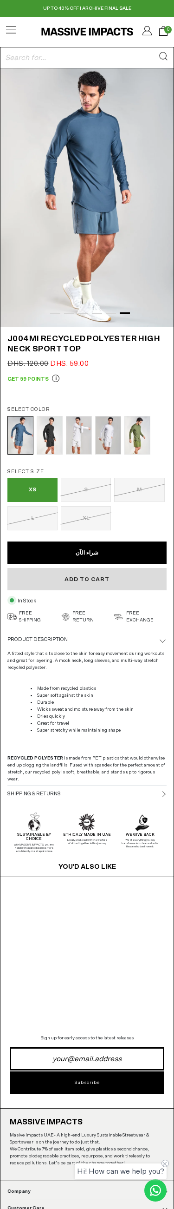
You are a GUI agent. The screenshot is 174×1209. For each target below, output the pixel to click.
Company (19, 1191)
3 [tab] (83, 313)
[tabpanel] (87, 196)
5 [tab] (111, 313)
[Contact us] (155, 1190)
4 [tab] (97, 313)
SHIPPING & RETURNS (34, 793)
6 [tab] (125, 313)
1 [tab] (55, 313)
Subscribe (87, 1082)
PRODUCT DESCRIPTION (37, 639)
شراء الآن (87, 552)
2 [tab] (69, 313)
